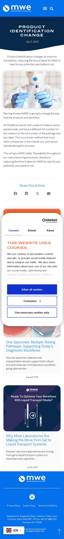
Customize (30, 300)
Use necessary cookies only (32, 312)
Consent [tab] (14, 230)
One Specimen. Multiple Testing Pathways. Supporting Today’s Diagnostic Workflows (30, 346)
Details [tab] (32, 230)
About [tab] (50, 230)
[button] (45, 8)
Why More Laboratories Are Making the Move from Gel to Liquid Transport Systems (28, 440)
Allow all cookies (32, 289)
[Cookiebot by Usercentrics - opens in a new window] (43, 221)
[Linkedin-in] (32, 497)
